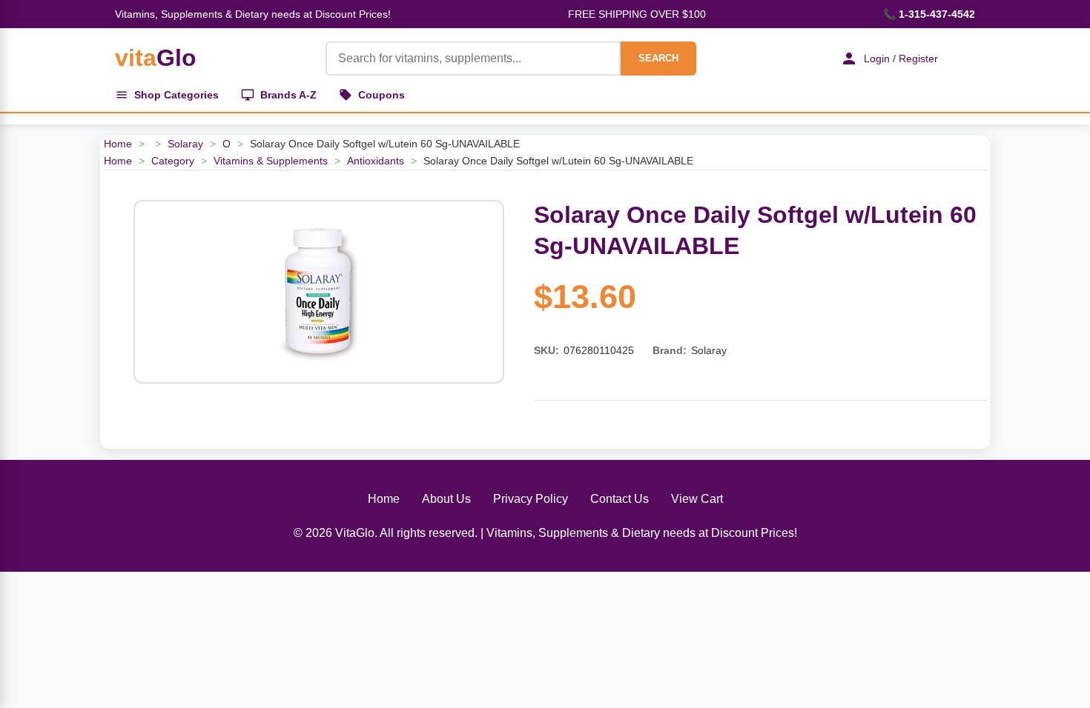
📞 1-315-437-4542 (929, 14)
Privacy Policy (530, 498)
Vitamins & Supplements (271, 161)
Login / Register (901, 58)
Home (118, 144)
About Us (446, 498)
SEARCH (658, 58)
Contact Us (619, 498)
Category (172, 161)
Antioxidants (375, 161)
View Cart (697, 498)
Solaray (185, 144)
